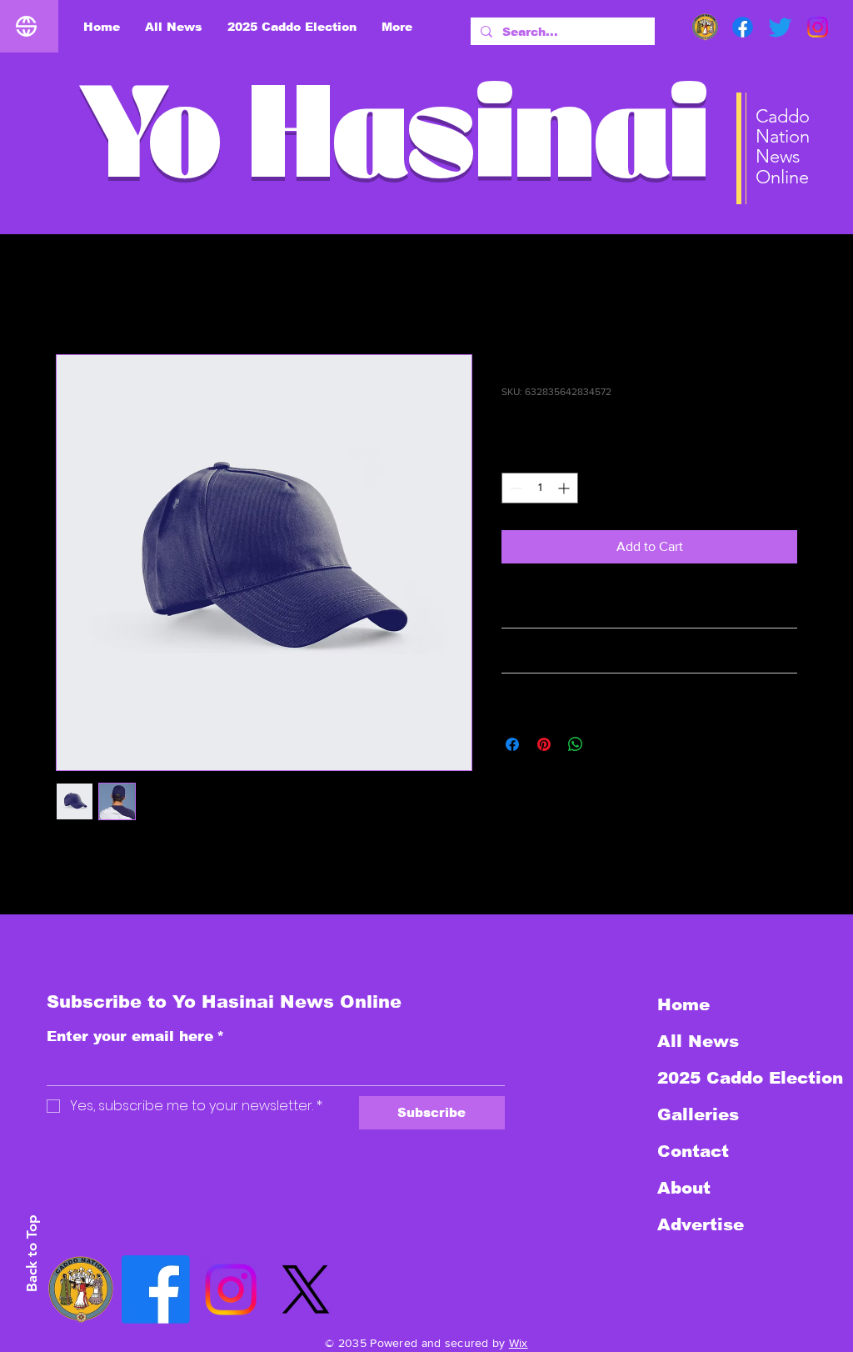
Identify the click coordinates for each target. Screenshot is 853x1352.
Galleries (698, 1114)
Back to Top (31, 1253)
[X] (306, 1289)
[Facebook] (742, 27)
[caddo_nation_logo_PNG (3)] (705, 27)
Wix (518, 1342)
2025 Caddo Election (746, 1078)
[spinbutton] (540, 488)
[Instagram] (817, 27)
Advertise (700, 1224)
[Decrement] (514, 488)
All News (698, 1041)
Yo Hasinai (394, 148)
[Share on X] (607, 744)
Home (73, 294)
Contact (693, 1151)
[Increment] (565, 488)
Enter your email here (135, 1036)
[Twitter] (780, 27)
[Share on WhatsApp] (576, 744)
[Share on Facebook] (512, 744)
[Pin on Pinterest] (544, 744)
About (684, 1188)
